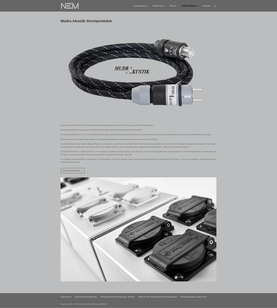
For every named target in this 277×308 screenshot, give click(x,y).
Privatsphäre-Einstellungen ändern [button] (117, 297)
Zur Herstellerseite (71, 170)
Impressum (66, 297)
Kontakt (207, 6)
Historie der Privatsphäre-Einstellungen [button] (157, 297)
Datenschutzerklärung (86, 297)
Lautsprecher (139, 6)
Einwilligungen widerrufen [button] (194, 297)
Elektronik (158, 6)
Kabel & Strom (189, 6)
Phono (172, 6)
